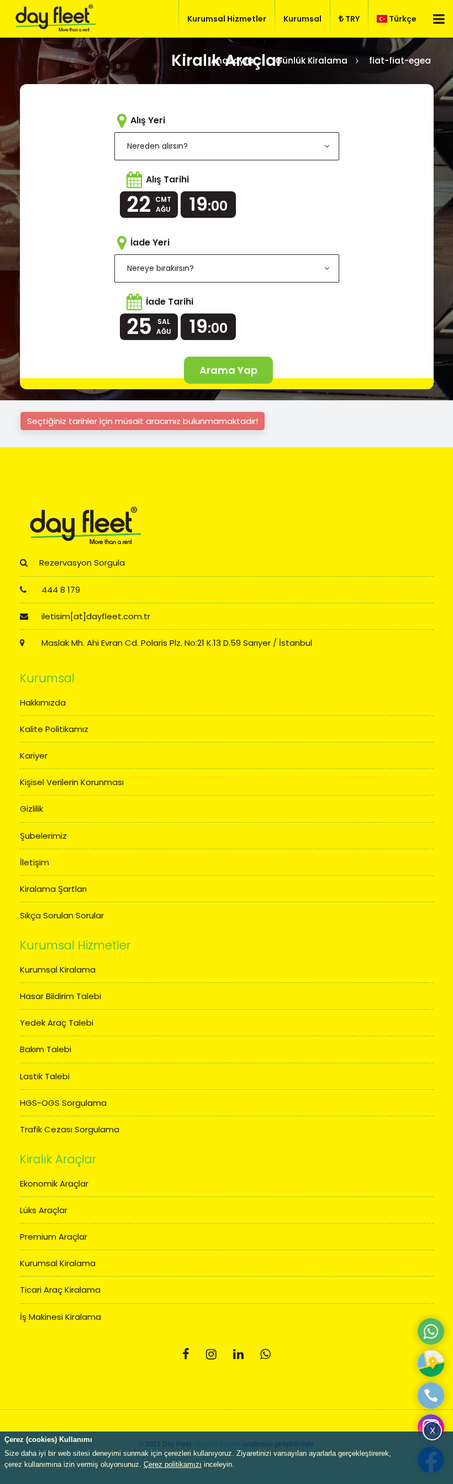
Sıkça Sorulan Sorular (62, 915)
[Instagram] (211, 1354)
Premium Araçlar (53, 1236)
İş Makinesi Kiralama (60, 1317)
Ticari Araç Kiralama (60, 1289)
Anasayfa (232, 60)
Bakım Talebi (45, 1049)
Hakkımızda (43, 702)
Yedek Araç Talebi (56, 1022)
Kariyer (34, 755)
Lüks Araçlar (43, 1210)
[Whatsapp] (265, 1354)
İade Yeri (150, 242)
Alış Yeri (147, 120)
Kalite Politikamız (54, 729)
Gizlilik (31, 808)
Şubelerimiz (43, 836)
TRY (352, 18)
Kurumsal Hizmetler (226, 18)
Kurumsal (302, 18)
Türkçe (403, 18)
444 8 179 (59, 589)
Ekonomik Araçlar (54, 1183)
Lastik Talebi (45, 1076)
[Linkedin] (238, 1354)
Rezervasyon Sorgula (82, 562)
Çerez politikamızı (173, 1464)
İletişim (34, 862)
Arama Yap (228, 370)
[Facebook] (186, 1354)
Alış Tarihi (167, 179)
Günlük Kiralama (311, 60)
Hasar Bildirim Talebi (60, 996)
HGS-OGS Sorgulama (63, 1103)
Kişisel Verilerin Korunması (72, 782)
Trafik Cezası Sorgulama (69, 1129)
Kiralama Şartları (53, 889)
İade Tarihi (169, 301)
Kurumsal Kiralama (58, 969)
